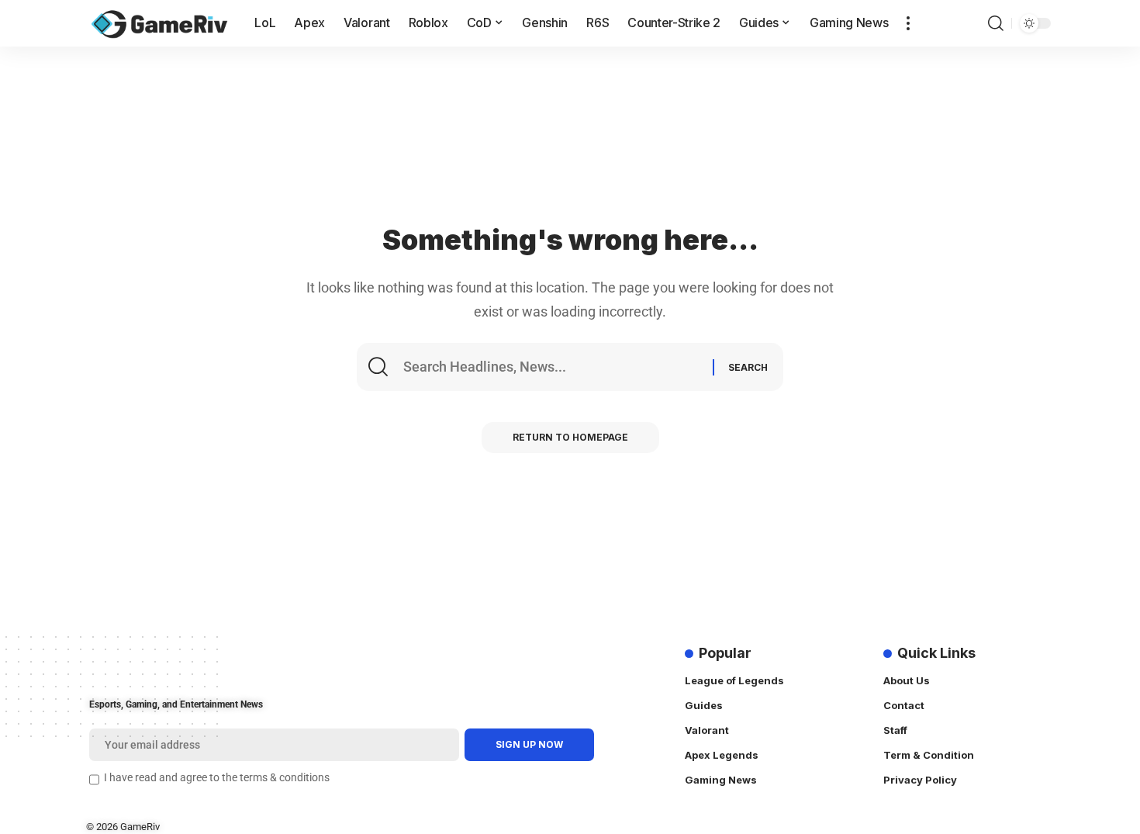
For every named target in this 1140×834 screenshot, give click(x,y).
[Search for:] (556, 367)
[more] (908, 23)
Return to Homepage (570, 437)
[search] (996, 23)
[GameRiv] (159, 23)
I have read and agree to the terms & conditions (217, 777)
